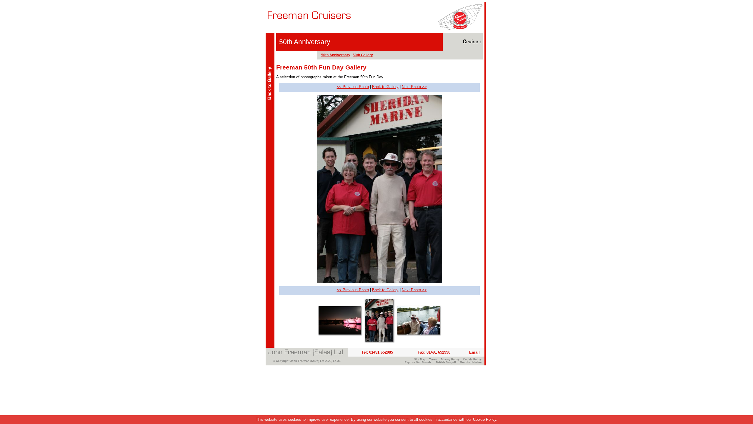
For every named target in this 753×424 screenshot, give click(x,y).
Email (474, 352)
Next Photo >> (414, 87)
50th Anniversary (335, 55)
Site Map (420, 359)
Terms (433, 359)
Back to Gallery (385, 87)
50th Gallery (363, 55)
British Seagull (446, 362)
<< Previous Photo (353, 87)
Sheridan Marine (470, 362)
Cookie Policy (484, 419)
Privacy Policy (450, 359)
